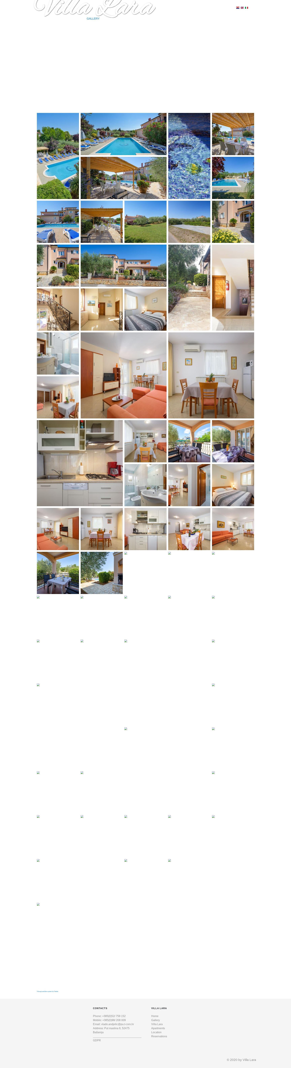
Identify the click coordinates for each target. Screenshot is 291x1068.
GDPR (97, 1040)
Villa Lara (157, 1024)
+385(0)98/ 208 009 (114, 1020)
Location (156, 1032)
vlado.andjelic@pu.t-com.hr (93, 5)
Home (154, 1016)
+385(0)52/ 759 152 (114, 1016)
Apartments (158, 1028)
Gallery (155, 1020)
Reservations (159, 1036)
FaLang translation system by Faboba (47, 991)
